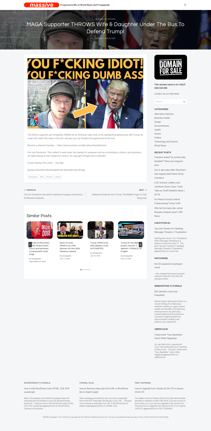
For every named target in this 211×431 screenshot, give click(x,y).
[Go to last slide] (30, 244)
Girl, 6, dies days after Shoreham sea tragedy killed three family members (170, 174)
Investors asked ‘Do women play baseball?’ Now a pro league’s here (170, 161)
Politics (157, 137)
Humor (157, 133)
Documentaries (161, 125)
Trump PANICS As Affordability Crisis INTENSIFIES (99, 246)
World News (160, 145)
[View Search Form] (185, 5)
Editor (100, 38)
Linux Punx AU (162, 223)
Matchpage (161, 258)
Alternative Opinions (105, 19)
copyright (33, 177)
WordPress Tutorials (37, 383)
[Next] (140, 244)
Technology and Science (166, 141)
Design (157, 122)
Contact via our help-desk (166, 93)
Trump (49, 177)
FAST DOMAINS (143, 383)
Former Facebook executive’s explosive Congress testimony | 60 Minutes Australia (53, 194)
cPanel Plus (86, 383)
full (41, 177)
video (58, 177)
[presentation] (40, 230)
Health (157, 129)
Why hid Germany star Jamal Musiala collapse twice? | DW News (168, 212)
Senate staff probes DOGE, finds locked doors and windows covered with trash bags (39, 248)
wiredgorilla (36, 259)
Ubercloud (161, 329)
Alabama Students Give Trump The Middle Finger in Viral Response (119, 194)
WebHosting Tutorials (168, 286)
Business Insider (162, 118)
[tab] (81, 269)
